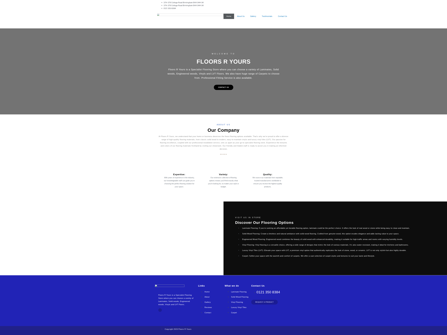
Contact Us (282, 16)
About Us (241, 16)
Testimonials (267, 16)
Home (228, 16)
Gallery (253, 16)
